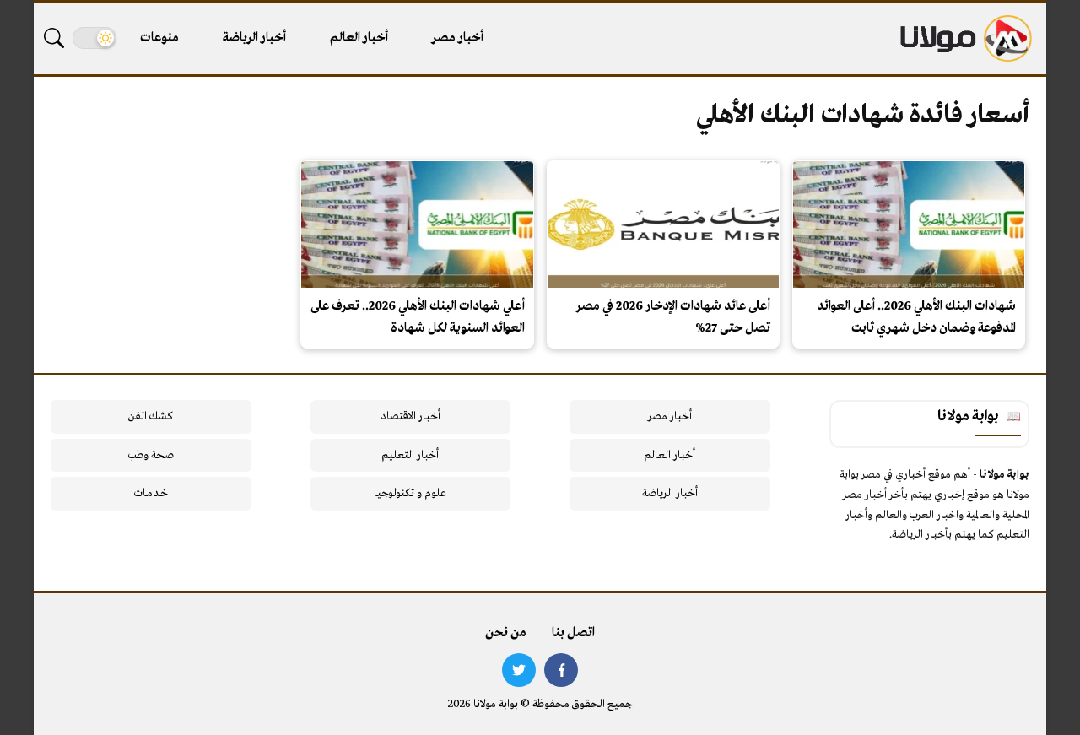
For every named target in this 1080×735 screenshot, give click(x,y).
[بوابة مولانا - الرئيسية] (964, 38)
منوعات (159, 38)
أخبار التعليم (410, 455)
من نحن (505, 632)
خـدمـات (151, 493)
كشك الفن (150, 416)
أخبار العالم (359, 38)
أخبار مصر (457, 38)
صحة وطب (150, 455)
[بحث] (54, 38)
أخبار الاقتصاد (410, 416)
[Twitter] (519, 670)
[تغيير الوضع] (94, 38)
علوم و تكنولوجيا (410, 493)
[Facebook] (561, 670)
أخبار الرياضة (254, 38)
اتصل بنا (573, 632)
